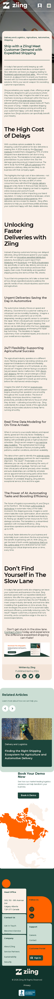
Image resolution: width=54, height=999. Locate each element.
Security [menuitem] (8, 962)
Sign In (37, 958)
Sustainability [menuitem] (10, 957)
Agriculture (31, 37)
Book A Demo (28, 795)
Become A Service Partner (12, 932)
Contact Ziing (13, 632)
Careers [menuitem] (32, 935)
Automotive (43, 37)
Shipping (8, 40)
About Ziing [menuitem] (9, 946)
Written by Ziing (27, 667)
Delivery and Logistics (14, 37)
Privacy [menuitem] (27, 985)
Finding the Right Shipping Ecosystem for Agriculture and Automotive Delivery (25, 754)
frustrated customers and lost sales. (20, 74)
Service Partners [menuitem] (12, 951)
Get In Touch (10, 926)
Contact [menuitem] (32, 940)
